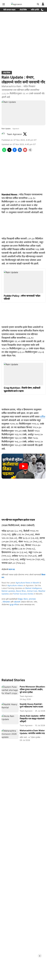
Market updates (8, 591)
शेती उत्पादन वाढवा (9, 9)
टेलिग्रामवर (6, 602)
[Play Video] (23, 466)
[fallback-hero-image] (10, 690)
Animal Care (32, 591)
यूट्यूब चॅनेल (13, 604)
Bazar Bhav (21, 591)
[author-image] (4, 134)
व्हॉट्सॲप (17, 602)
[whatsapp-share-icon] (4, 151)
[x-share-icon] (9, 151)
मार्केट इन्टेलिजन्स (36, 9)
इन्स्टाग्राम (32, 599)
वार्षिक (42, 416)
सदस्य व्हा (11, 569)
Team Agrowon (14, 134)
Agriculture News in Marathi (27, 582)
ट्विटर (26, 599)
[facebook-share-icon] (15, 151)
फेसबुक (20, 599)
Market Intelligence (33, 588)
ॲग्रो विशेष (23, 9)
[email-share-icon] (25, 151)
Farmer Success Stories (23, 594)
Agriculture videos (15, 585)
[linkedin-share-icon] (20, 151)
